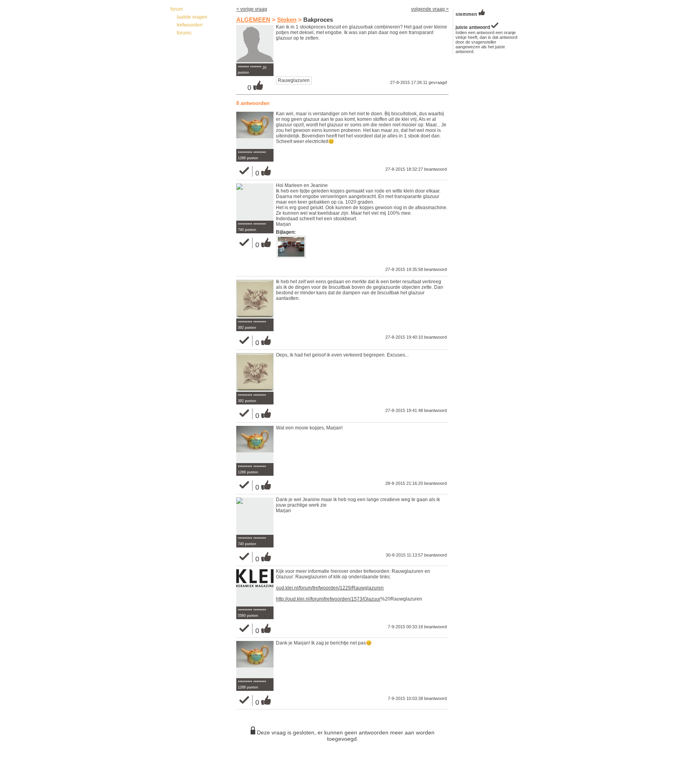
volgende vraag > (430, 9)
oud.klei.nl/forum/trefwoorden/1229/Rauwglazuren (330, 588)
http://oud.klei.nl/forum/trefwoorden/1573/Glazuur (328, 599)
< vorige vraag (251, 9)
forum (176, 9)
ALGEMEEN (253, 20)
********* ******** (252, 153)
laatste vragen (192, 17)
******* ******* (249, 67)
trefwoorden (190, 25)
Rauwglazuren (294, 80)
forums (184, 33)
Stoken (287, 20)
